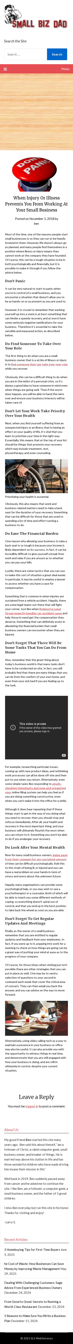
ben (36, 223)
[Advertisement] (36, 111)
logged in (31, 1106)
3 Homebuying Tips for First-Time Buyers (32, 1249)
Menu (65, 69)
